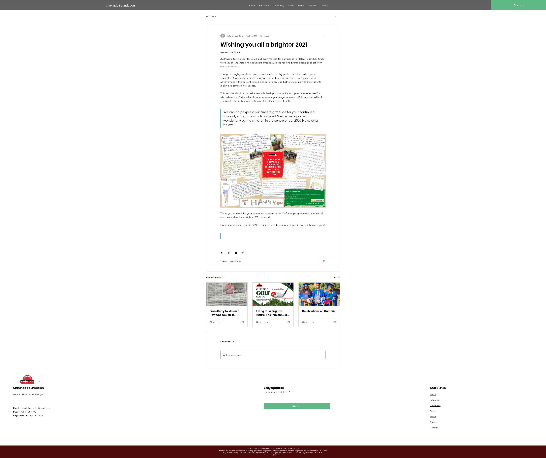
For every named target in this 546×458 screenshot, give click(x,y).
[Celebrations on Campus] (319, 294)
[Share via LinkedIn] (235, 252)
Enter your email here (276, 392)
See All (337, 277)
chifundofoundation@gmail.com (35, 408)
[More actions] (324, 36)
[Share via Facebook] (221, 252)
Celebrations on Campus (318, 311)
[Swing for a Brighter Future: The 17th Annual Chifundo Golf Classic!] (273, 294)
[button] (336, 16)
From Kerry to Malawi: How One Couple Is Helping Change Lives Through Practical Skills (225, 313)
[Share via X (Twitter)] (228, 252)
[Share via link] (242, 252)
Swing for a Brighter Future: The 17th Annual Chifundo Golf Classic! (271, 313)
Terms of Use (280, 448)
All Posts (211, 16)
